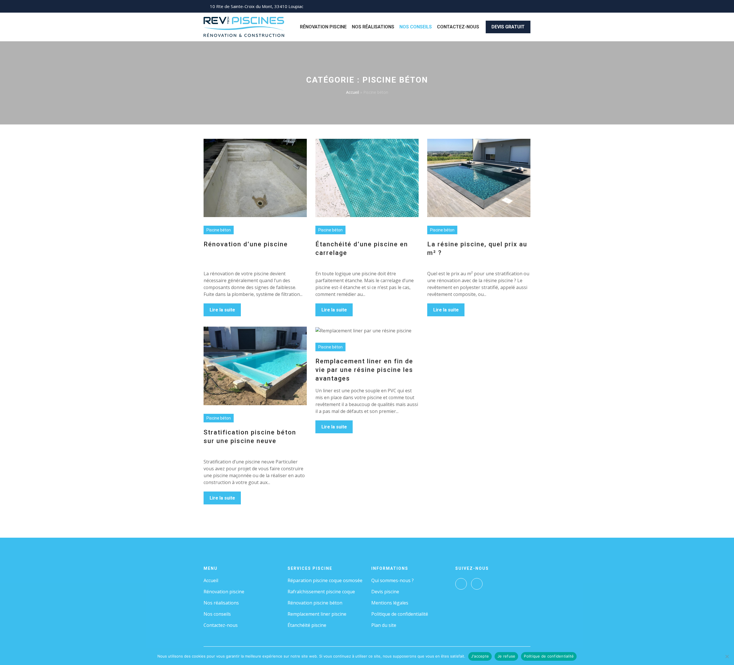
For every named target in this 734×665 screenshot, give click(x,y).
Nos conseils (217, 614)
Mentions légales (389, 603)
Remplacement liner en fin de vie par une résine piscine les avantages (364, 370)
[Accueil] (244, 26)
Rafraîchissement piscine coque (321, 591)
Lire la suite (222, 310)
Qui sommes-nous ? (392, 580)
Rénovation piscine (323, 27)
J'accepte (480, 656)
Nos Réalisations (373, 27)
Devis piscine (385, 591)
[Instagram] (476, 583)
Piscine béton (218, 230)
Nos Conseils (415, 27)
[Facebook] (461, 583)
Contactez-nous (458, 27)
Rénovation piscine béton (315, 603)
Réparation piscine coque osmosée (325, 580)
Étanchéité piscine (307, 625)
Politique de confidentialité (399, 614)
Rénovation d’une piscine (246, 244)
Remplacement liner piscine (317, 614)
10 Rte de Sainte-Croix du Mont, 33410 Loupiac (256, 6)
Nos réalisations (221, 603)
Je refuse (506, 656)
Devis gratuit (508, 27)
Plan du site (383, 625)
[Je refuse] (727, 656)
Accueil (352, 92)
